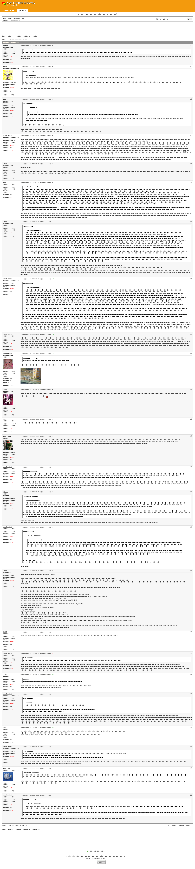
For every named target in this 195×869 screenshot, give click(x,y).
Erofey (5, 570)
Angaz (4, 182)
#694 (191, 653)
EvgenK (5, 163)
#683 (191, 278)
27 (22, 39)
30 (26, 39)
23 (16, 39)
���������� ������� (113, 856)
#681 (191, 182)
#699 (191, 767)
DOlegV (5, 66)
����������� (91, 14)
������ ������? (108, 14)
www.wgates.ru (97, 858)
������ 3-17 (35, 36)
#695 (191, 674)
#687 (191, 419)
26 (20, 39)
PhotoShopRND (7, 353)
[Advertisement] (156, 4)
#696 (191, 693)
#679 (191, 135)
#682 (191, 221)
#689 (191, 466)
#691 (191, 526)
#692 (191, 570)
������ (6, 768)
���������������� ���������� (83, 856)
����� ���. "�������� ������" (15, 36)
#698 (191, 746)
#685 (191, 353)
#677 (191, 66)
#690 (191, 491)
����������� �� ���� (182, 825)
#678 (191, 99)
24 (17, 39)
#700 (191, 795)
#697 (191, 727)
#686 (191, 389)
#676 (191, 45)
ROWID (5, 632)
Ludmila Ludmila (7, 135)
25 (19, 39)
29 (25, 39)
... (14, 39)
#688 (191, 435)
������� (7, 436)
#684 (191, 334)
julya (4, 419)
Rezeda (5, 389)
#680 (191, 163)
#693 (191, 631)
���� (80, 14)
